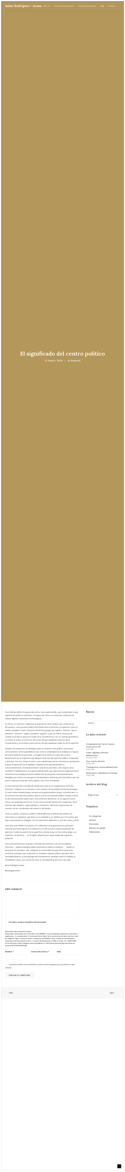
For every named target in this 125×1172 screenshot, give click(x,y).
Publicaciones (94, 832)
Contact (111, 6)
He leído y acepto (27, 922)
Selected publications (87, 6)
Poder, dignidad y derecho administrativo (97, 754)
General (76, 360)
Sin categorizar (95, 816)
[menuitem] (47, 6)
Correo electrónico (40, 951)
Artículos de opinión (97, 828)
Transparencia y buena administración (102, 767)
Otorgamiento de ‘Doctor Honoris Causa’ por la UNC (100, 745)
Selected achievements (64, 6)
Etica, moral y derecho (95, 761)
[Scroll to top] (119, 1166)
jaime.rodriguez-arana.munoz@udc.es (31, 943)
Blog (102, 6)
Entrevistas (94, 824)
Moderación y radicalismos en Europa (101, 773)
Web (59, 951)
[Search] (103, 722)
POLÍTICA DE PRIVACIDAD (19, 945)
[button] (120, 6)
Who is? (46, 6)
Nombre (9, 951)
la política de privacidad (35, 922)
